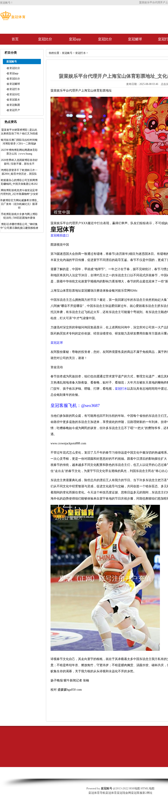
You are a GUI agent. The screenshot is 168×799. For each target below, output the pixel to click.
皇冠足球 (57, 342)
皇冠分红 (14, 94)
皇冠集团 (14, 104)
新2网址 (147, 792)
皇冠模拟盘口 (60, 235)
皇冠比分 (45, 39)
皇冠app (75, 39)
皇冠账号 (67, 53)
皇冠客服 (136, 792)
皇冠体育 (111, 792)
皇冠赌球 (135, 39)
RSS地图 (134, 788)
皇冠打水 (14, 89)
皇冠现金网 (124, 792)
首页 (15, 39)
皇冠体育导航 (96, 792)
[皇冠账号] (12, 19)
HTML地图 (147, 788)
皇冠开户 (14, 110)
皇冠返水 (14, 99)
